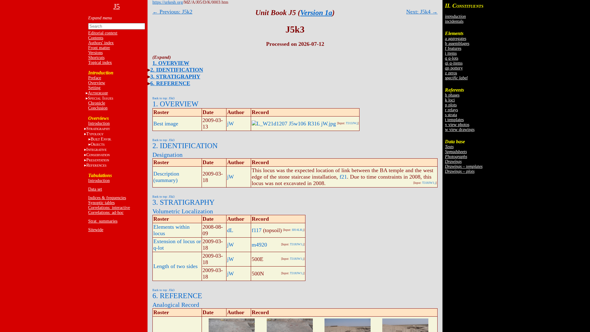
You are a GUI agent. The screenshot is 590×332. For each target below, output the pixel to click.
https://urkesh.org (167, 2)
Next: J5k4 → (422, 12)
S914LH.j (298, 229)
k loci (450, 100)
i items (451, 53)
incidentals (454, 21)
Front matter (99, 47)
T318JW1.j (429, 182)
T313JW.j (352, 123)
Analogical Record (175, 304)
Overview (96, 83)
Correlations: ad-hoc (106, 212)
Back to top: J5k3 (163, 98)
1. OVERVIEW (170, 63)
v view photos (457, 124)
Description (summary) (166, 177)
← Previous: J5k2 (172, 12)
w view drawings (459, 129)
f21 (343, 177)
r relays (451, 110)
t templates (454, 119)
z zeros (451, 73)
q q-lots (451, 58)
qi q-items (453, 63)
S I (100, 98)
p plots (451, 105)
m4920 (259, 245)
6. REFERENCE (170, 83)
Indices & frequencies (107, 198)
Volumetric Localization (182, 211)
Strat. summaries (102, 221)
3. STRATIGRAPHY (175, 76)
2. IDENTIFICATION (176, 70)
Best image (165, 124)
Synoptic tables (101, 202)
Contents (95, 38)
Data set (95, 189)
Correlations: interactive (109, 207)
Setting (94, 87)
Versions (95, 52)
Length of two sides (175, 266)
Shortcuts (96, 57)
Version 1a (316, 13)
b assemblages (457, 43)
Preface (94, 78)
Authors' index (101, 43)
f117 (257, 230)
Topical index (100, 62)
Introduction (99, 123)
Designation (167, 154)
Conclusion (98, 108)
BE (101, 139)
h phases (452, 95)
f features (453, 48)
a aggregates (455, 38)
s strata (451, 115)
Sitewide (95, 229)
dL (230, 230)
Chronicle (96, 103)
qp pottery (454, 68)
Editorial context (102, 33)
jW (230, 124)
